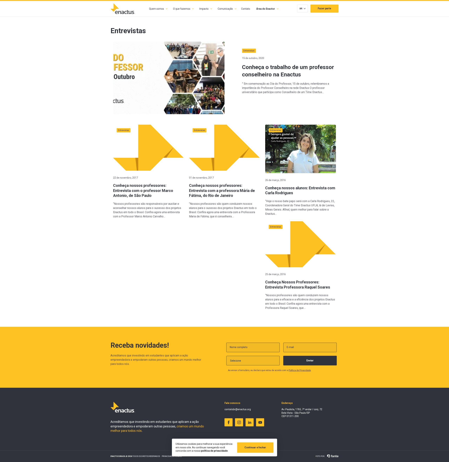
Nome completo (238, 347)
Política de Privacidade (300, 370)
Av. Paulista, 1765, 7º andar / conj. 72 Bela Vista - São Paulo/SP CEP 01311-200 (302, 413)
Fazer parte (324, 8)
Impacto (204, 8)
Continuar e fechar (255, 447)
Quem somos (156, 8)
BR (301, 8)
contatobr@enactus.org (237, 409)
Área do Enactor (265, 8)
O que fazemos (181, 8)
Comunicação (225, 8)
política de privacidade (214, 450)
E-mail (290, 347)
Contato (245, 8)
